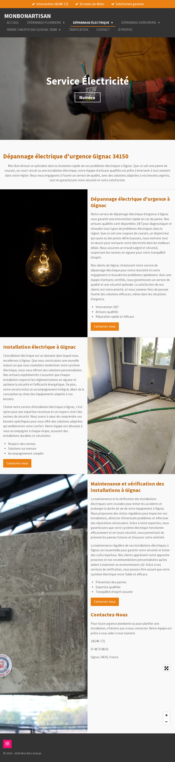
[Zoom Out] (166, 721)
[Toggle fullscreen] (166, 668)
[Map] (131, 695)
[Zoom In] (166, 715)
